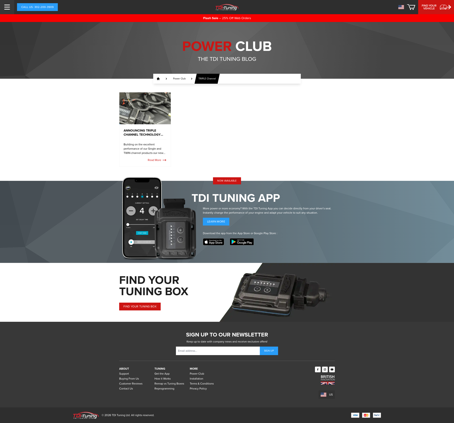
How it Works (162, 379)
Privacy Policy (198, 388)
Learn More (218, 222)
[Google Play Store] (242, 241)
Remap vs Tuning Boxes (169, 384)
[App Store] (213, 241)
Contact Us (126, 388)
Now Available (227, 181)
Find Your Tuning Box (139, 306)
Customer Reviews (130, 384)
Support (124, 374)
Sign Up (269, 351)
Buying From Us (129, 379)
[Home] (227, 7)
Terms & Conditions (202, 384)
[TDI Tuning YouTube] (332, 369)
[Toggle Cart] (411, 7)
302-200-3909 (37, 7)
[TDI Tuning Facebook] (318, 369)
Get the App (162, 374)
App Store (244, 233)
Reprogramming (164, 388)
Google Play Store (265, 233)
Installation (196, 379)
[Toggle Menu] (7, 7)
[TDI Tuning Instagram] (325, 369)
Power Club (197, 374)
